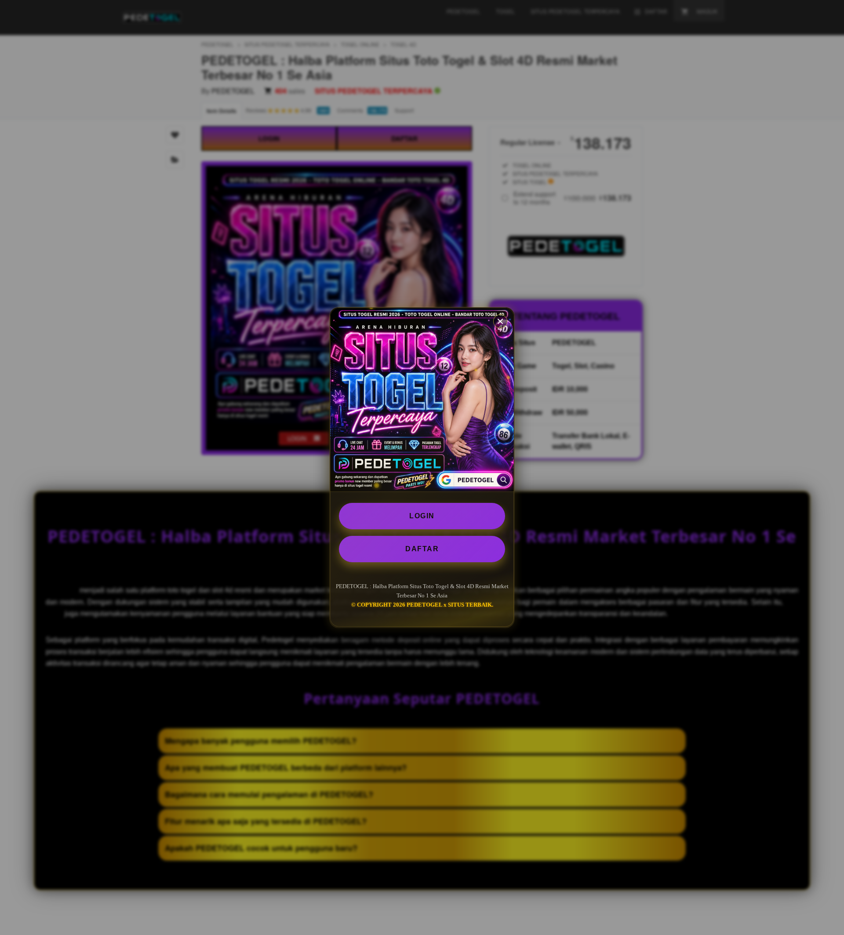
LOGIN (422, 516)
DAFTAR (422, 549)
